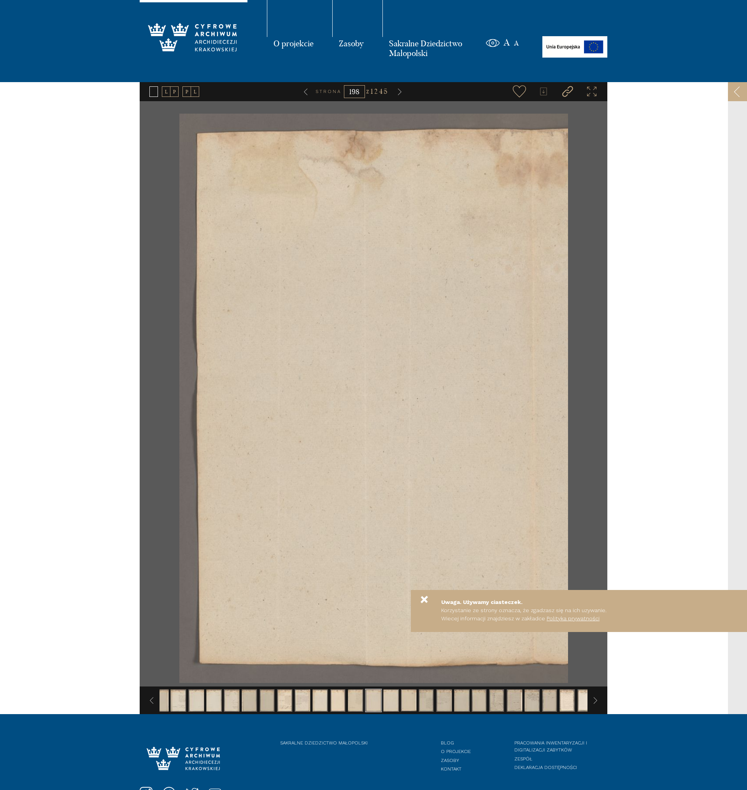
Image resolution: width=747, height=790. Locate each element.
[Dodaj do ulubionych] (519, 91)
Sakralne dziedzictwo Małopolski (324, 743)
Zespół (523, 759)
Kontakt (451, 769)
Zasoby (351, 43)
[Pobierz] (543, 91)
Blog (447, 743)
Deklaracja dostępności (545, 767)
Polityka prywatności (573, 618)
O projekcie (294, 43)
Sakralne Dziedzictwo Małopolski (425, 48)
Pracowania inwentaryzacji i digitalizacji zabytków (550, 746)
